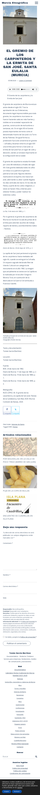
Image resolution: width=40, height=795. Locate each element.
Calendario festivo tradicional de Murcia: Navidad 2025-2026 (20, 674)
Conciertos (20, 698)
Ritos (20, 702)
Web (4, 598)
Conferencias (20, 708)
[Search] (36, 756)
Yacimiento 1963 (20, 718)
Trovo (20, 728)
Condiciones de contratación (20, 773)
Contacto (20, 747)
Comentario (8, 543)
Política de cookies (20, 771)
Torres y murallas (20, 688)
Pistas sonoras (20, 731)
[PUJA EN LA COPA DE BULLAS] (20, 467)
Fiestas (15, 427)
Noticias (20, 679)
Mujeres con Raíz (20, 737)
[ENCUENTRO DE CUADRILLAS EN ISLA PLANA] (20, 496)
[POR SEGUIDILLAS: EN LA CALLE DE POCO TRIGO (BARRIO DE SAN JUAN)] (20, 439)
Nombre (6, 575)
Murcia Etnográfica (15, 2)
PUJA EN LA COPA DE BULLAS (16, 490)
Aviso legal (20, 766)
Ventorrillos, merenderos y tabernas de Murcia (20, 682)
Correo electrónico (10, 586)
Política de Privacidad (28, 621)
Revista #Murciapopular (20, 744)
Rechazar (17, 791)
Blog (20, 685)
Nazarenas (20, 695)
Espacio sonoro (20, 724)
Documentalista (20, 670)
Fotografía (20, 714)
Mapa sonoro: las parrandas (20, 734)
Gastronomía (20, 705)
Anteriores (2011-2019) (20, 721)
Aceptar (6, 791)
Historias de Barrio (18, 424)
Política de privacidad (28, 637)
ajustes (19, 788)
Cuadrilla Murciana (20, 740)
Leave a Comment (25, 81)
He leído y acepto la (21, 637)
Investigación (20, 711)
